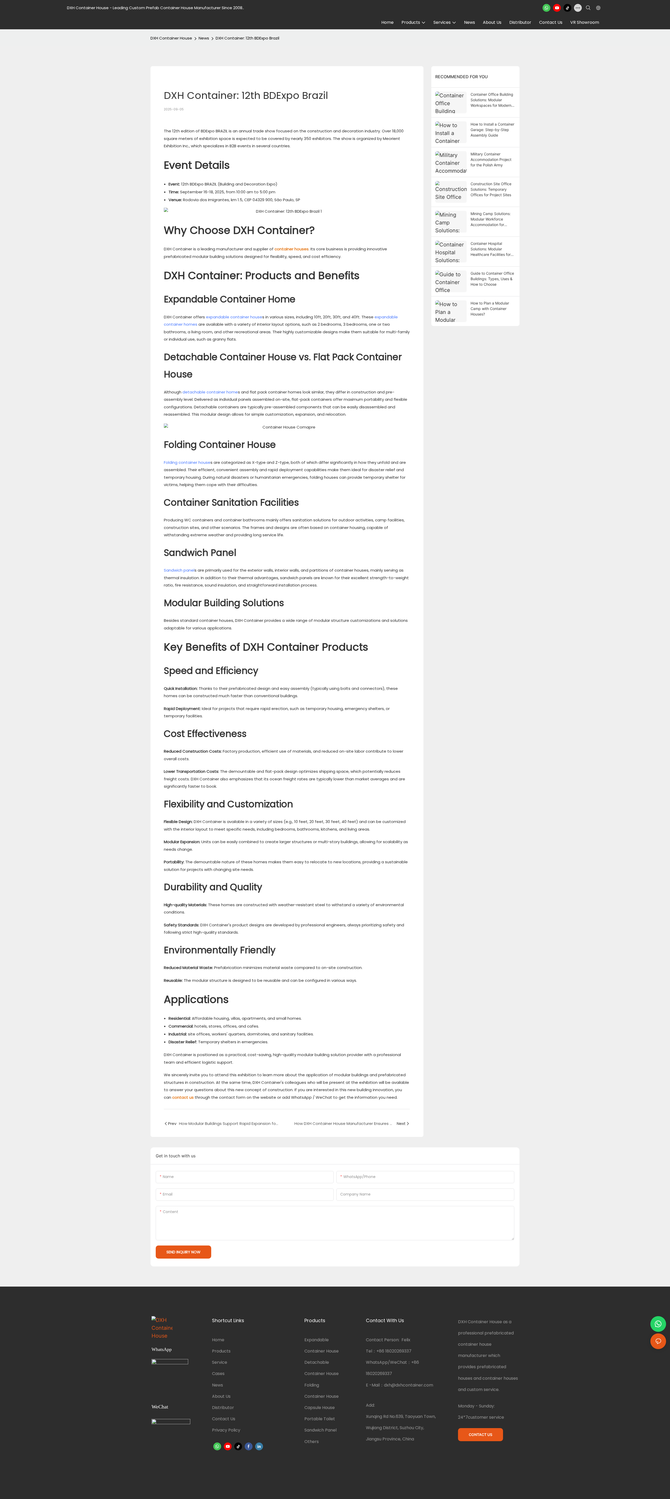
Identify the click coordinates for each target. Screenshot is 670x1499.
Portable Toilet (319, 1419)
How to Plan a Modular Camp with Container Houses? (490, 308)
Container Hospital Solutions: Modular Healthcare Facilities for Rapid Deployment (491, 249)
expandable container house (234, 317)
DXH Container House (171, 38)
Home (218, 1340)
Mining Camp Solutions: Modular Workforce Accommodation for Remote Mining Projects (491, 219)
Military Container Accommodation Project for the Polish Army (491, 159)
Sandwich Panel (320, 1430)
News (204, 38)
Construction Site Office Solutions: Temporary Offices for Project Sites (491, 189)
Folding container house (187, 462)
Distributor (223, 1408)
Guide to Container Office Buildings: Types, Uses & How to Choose (492, 278)
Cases (218, 1374)
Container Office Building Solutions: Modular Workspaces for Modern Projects (492, 100)
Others (311, 1442)
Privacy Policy (226, 1430)
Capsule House (319, 1408)
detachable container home (210, 392)
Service (219, 1362)
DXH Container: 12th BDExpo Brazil (247, 38)
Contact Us (223, 1419)
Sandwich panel (179, 570)
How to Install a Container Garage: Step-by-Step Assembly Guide (492, 129)
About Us (221, 1396)
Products (221, 1351)
